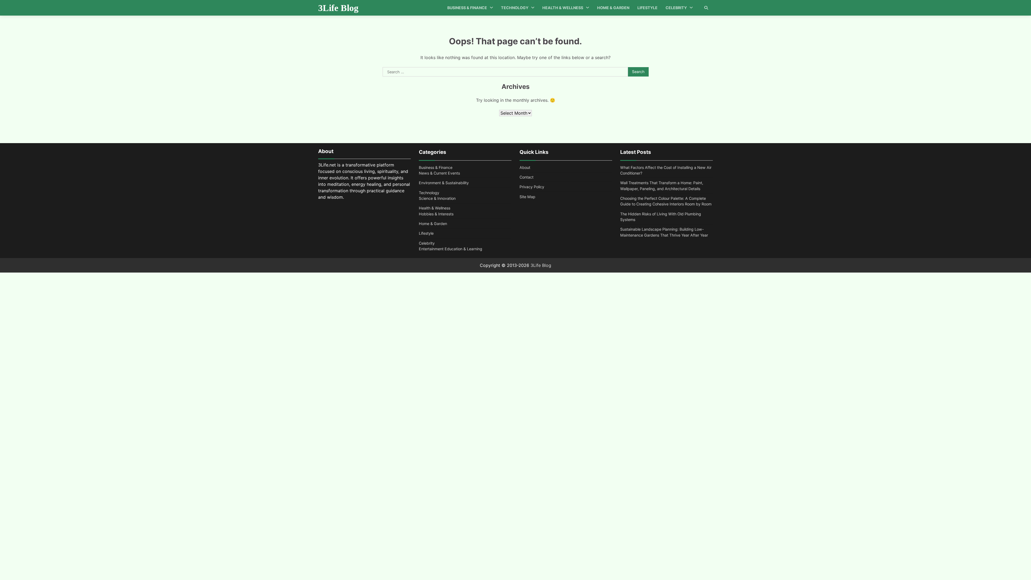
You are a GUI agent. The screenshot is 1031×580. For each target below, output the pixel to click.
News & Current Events (439, 173)
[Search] (706, 8)
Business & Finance (467, 7)
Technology (514, 7)
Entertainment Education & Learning (450, 249)
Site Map (527, 196)
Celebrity (676, 7)
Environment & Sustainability (444, 182)
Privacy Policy (532, 186)
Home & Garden (613, 7)
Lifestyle (647, 7)
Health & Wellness (562, 7)
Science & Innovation (437, 198)
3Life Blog (338, 8)
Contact (526, 177)
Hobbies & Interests (436, 214)
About (525, 167)
